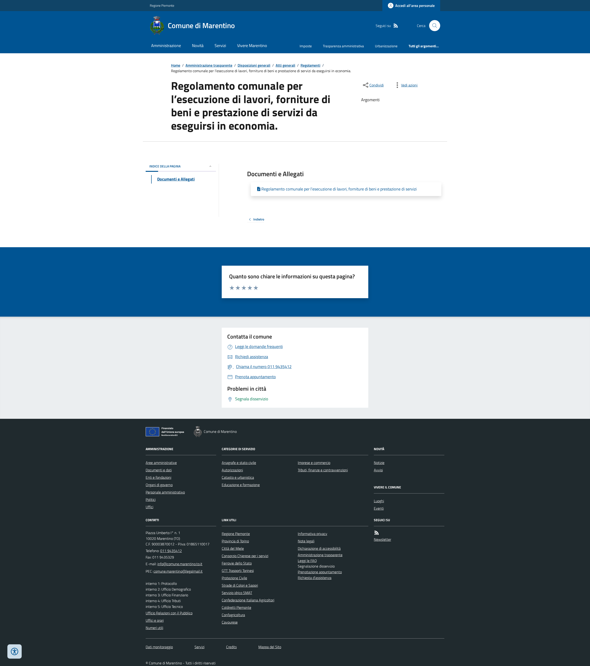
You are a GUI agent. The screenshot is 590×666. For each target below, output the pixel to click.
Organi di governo (159, 485)
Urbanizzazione (386, 46)
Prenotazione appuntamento (320, 572)
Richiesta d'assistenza (314, 577)
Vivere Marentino (252, 45)
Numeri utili (154, 627)
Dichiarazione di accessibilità (319, 548)
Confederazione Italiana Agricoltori (248, 600)
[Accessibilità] (14, 651)
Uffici (149, 507)
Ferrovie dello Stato (237, 563)
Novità (198, 45)
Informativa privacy (312, 533)
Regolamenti (310, 65)
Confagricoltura (233, 615)
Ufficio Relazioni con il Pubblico (169, 613)
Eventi (379, 508)
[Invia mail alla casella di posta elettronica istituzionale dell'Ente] (179, 564)
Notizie (379, 462)
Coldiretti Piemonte (236, 607)
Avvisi (378, 470)
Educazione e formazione (241, 485)
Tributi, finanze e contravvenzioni (323, 470)
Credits (231, 647)
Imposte (306, 46)
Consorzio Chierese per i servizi (245, 556)
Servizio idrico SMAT (237, 592)
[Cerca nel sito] (432, 25)
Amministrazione (166, 45)
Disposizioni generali (254, 65)
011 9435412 (171, 550)
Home (175, 65)
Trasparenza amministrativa (343, 46)
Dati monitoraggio (159, 647)
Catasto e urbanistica (238, 477)
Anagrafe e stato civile (239, 462)
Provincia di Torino (235, 541)
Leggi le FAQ (307, 560)
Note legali (306, 541)
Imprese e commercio (314, 462)
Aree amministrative (161, 462)
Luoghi (379, 501)
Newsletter (382, 539)
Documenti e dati (159, 470)
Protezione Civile (234, 578)
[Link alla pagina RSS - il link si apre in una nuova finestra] (395, 26)
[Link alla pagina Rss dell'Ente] (376, 533)
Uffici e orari (155, 620)
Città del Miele (233, 548)
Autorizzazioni (232, 470)
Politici (151, 499)
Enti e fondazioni (158, 477)
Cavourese (230, 622)
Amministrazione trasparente (209, 65)
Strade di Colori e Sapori (240, 585)
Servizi (220, 45)
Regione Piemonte (162, 5)
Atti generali (285, 65)
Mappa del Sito (269, 647)
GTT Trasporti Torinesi (238, 570)
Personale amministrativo (165, 492)
